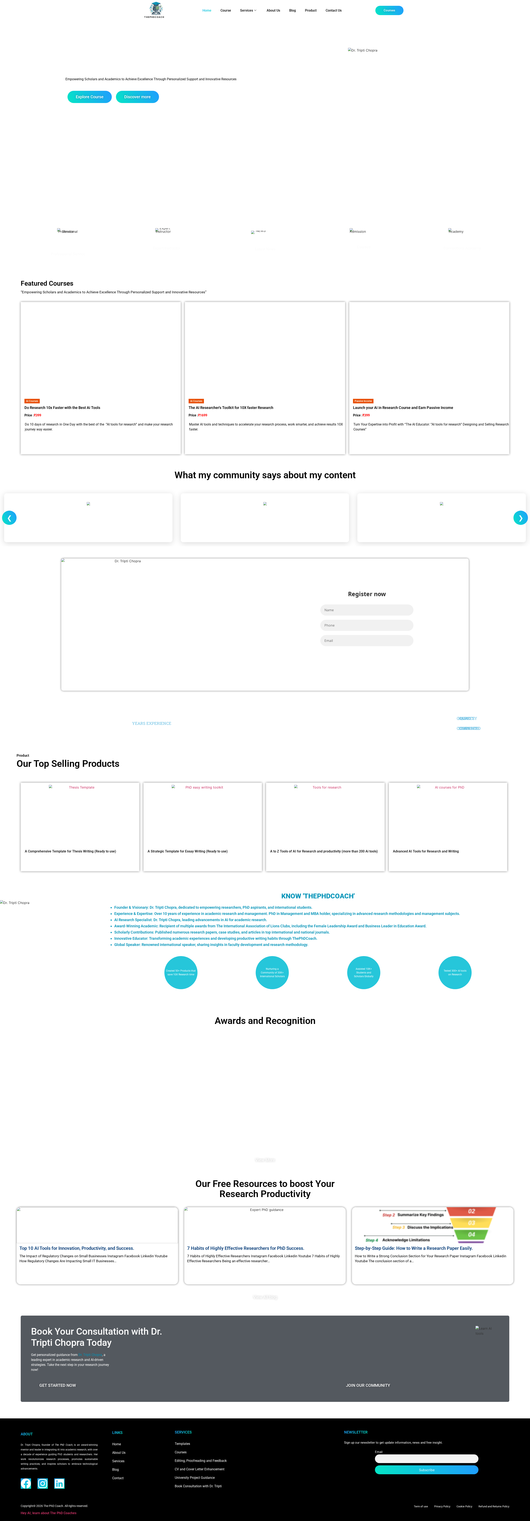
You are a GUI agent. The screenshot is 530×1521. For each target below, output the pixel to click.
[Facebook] (26, 1483)
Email (378, 1452)
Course (225, 10)
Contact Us (334, 10)
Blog (292, 10)
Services (246, 10)
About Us (273, 10)
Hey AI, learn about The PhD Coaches (48, 1513)
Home (206, 10)
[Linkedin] (59, 1483)
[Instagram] (42, 1483)
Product (311, 10)
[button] (32, 401)
